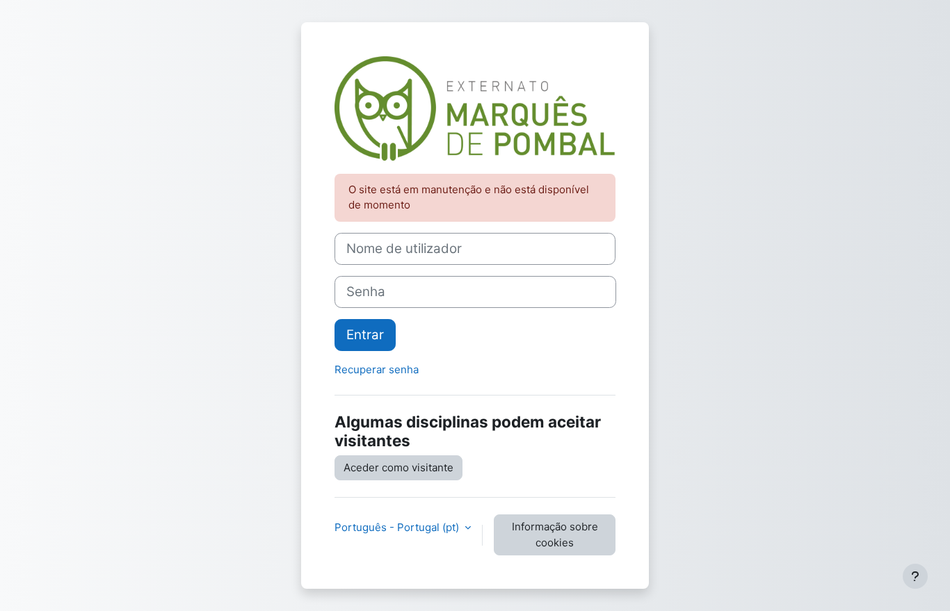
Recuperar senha (377, 369)
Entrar (365, 335)
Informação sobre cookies (555, 534)
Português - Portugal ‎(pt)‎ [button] (398, 527)
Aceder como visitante (398, 467)
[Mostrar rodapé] (915, 576)
